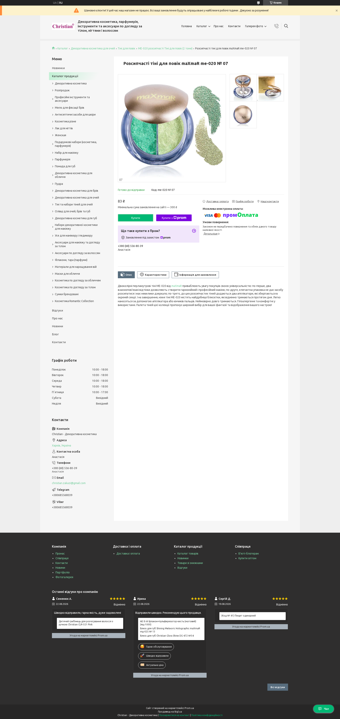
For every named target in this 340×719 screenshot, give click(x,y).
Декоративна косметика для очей (93, 48)
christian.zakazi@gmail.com (69, 483)
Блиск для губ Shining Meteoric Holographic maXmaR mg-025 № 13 (170, 630)
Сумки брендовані (67, 294)
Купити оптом (247, 558)
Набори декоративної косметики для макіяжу (76, 226)
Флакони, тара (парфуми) (71, 260)
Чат (326, 708)
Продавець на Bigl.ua (170, 711)
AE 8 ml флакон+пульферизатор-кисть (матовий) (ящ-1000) (168, 623)
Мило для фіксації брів (69, 107)
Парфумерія (62, 159)
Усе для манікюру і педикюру (73, 235)
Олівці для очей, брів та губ (72, 211)
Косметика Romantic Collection (74, 301)
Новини (57, 326)
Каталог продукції (65, 76)
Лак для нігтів (64, 128)
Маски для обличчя (67, 273)
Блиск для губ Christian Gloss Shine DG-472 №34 (167, 635)
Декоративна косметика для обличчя (73, 175)
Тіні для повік (126, 48)
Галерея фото (254, 26)
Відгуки (57, 310)
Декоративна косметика (71, 83)
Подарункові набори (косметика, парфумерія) (76, 143)
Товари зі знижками (190, 563)
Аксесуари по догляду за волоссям (77, 253)
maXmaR (176, 285)
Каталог (202, 26)
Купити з (167, 217)
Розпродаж (62, 90)
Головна (186, 26)
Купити (135, 217)
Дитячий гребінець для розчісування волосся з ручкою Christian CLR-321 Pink (86, 623)
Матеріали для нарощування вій (76, 266)
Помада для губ (65, 166)
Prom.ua (189, 708)
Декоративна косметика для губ (76, 218)
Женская (60, 135)
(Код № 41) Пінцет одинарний (238, 615)
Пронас (60, 553)
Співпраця (61, 558)
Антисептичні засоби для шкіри (75, 114)
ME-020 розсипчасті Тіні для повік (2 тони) (165, 48)
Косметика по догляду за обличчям (78, 280)
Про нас (219, 26)
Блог (55, 334)
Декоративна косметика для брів (76, 190)
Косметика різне (65, 121)
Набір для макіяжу (66, 152)
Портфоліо (62, 572)
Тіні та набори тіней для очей (74, 204)
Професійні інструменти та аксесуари (72, 99)
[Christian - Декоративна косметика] (63, 26)
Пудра (59, 183)
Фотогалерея (64, 577)
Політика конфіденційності (207, 715)
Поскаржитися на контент (174, 715)
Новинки (58, 68)
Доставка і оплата (128, 553)
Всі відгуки (278, 687)
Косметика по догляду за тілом (75, 287)
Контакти (234, 26)
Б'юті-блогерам (248, 553)
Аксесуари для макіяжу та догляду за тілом (77, 244)
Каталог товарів (187, 553)
